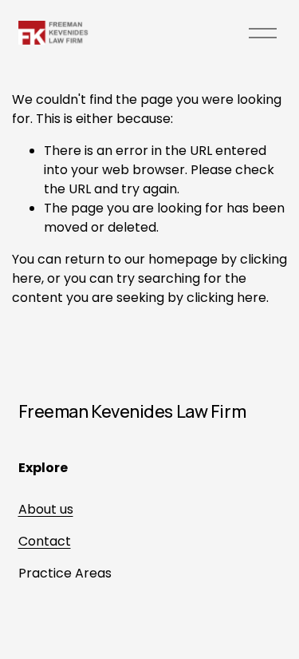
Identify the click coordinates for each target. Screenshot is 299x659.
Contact (44, 541)
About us (45, 509)
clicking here (226, 297)
